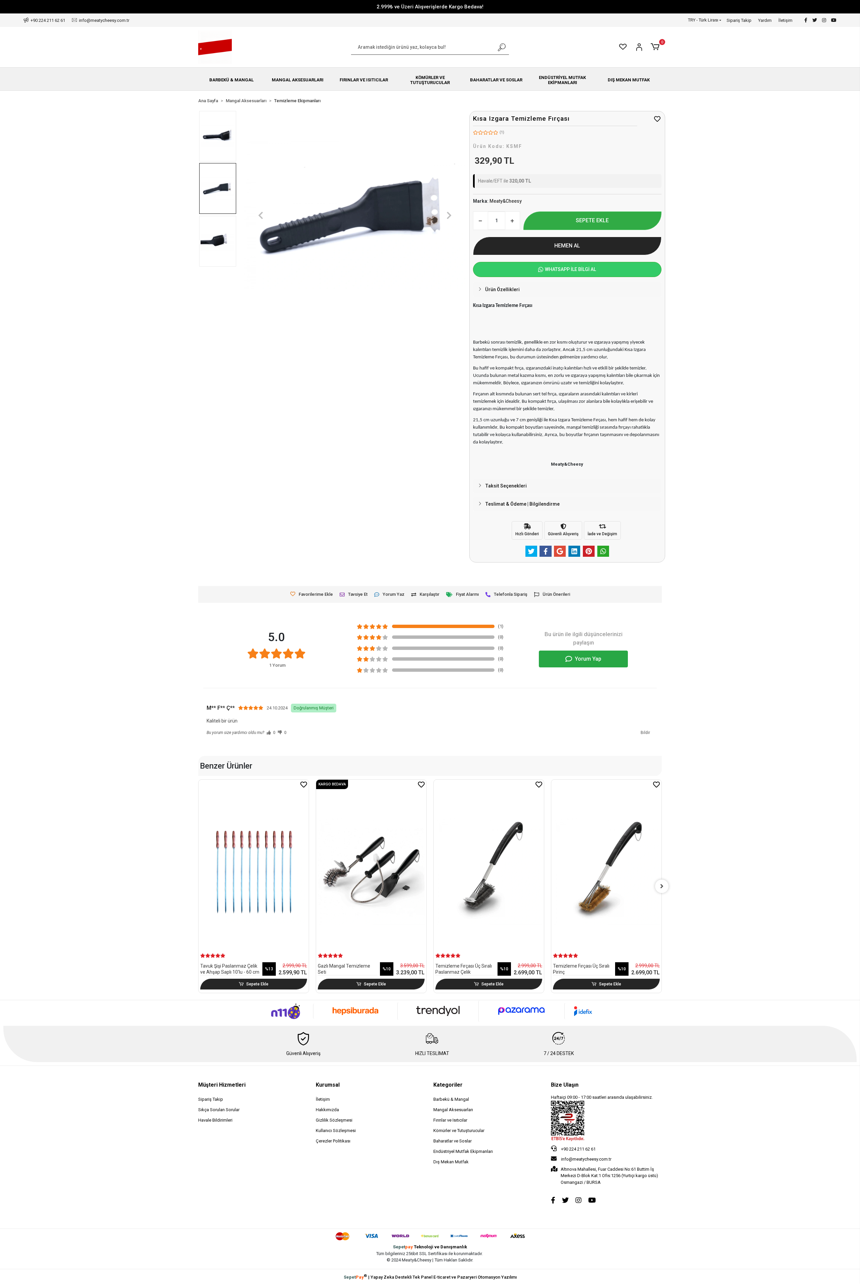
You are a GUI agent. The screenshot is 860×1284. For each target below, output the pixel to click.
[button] (656, 47)
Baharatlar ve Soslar (452, 1140)
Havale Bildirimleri (215, 1120)
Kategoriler (448, 1085)
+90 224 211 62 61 (578, 1149)
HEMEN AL (567, 245)
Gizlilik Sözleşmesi (334, 1120)
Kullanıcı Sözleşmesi (336, 1130)
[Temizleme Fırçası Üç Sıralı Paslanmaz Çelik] (488, 871)
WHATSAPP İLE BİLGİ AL (570, 269)
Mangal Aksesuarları (453, 1109)
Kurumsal (328, 1085)
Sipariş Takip (739, 20)
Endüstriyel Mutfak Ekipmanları (463, 1151)
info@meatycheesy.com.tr (586, 1159)
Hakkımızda (327, 1109)
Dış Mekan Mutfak (451, 1161)
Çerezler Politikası (333, 1140)
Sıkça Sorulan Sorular (219, 1109)
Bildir (645, 732)
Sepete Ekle (257, 984)
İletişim (785, 20)
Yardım (765, 20)
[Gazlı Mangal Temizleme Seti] (371, 871)
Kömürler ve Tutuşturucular (458, 1130)
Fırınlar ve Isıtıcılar (450, 1120)
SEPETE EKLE (592, 220)
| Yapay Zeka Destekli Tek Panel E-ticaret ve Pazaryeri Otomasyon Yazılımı (430, 1277)
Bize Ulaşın (564, 1085)
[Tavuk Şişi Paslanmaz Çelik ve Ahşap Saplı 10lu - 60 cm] (253, 871)
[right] (662, 886)
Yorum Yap (588, 659)
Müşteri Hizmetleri (222, 1085)
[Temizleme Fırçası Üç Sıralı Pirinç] (606, 871)
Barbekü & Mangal (451, 1099)
